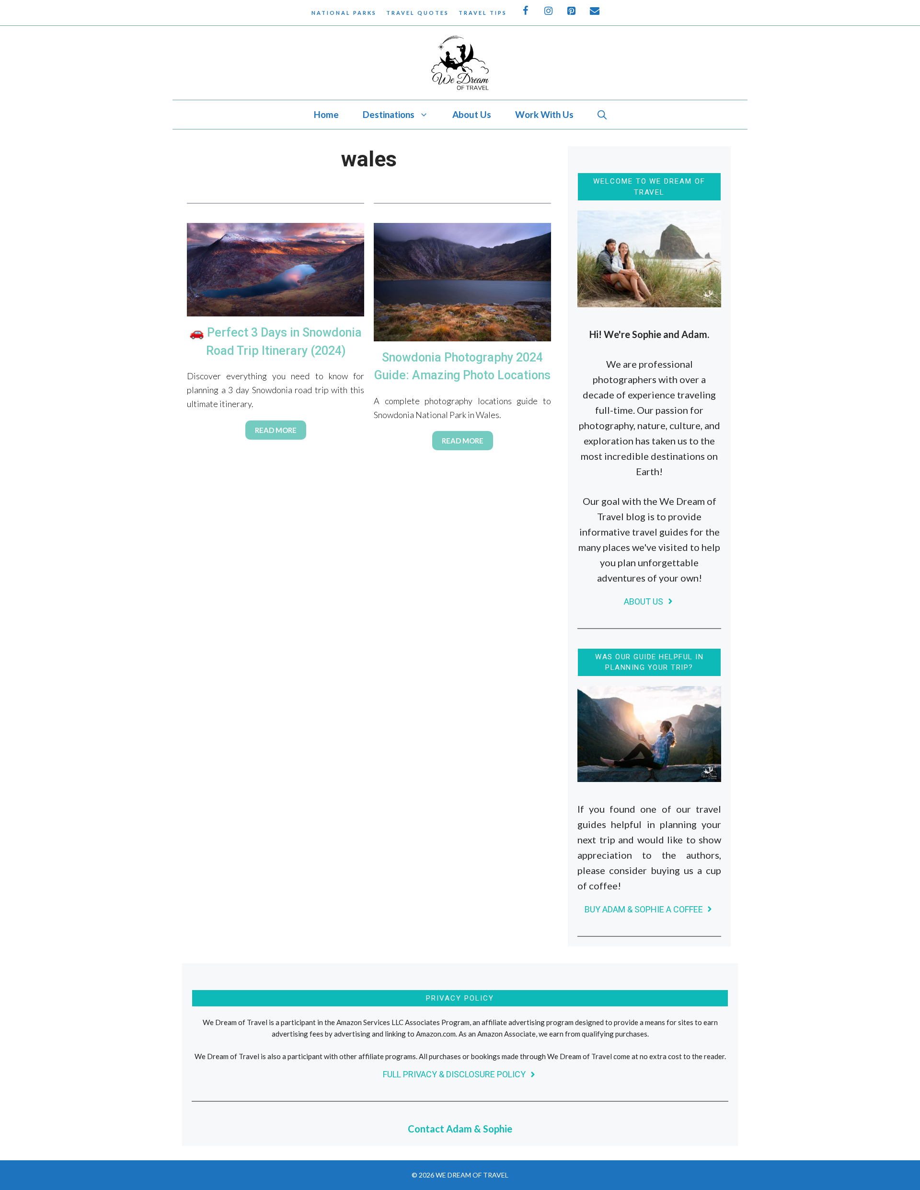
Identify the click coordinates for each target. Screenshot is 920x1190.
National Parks (344, 13)
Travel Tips (483, 13)
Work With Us (544, 114)
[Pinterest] (572, 11)
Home (326, 114)
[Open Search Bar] (602, 114)
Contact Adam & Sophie (460, 1128)
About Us (471, 114)
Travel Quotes (417, 13)
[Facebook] (526, 11)
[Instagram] (549, 11)
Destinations (388, 114)
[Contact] (595, 11)
